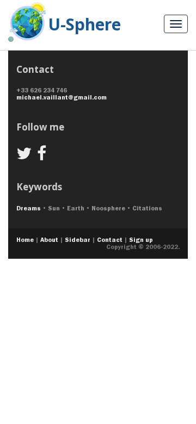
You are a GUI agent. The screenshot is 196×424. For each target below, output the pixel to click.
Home (25, 239)
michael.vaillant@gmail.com (61, 97)
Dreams (28, 208)
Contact (109, 239)
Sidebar (77, 239)
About (49, 239)
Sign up (141, 239)
